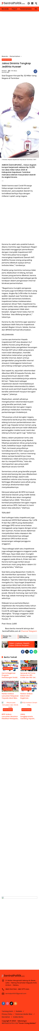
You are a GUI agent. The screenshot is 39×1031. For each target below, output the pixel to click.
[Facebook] (23, 652)
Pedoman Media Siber (23, 1014)
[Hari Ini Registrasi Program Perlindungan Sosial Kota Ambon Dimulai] (10, 665)
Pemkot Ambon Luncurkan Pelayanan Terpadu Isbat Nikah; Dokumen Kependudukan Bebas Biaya (10, 696)
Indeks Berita (18, 1017)
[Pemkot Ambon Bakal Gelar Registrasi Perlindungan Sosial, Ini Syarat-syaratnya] (28, 686)
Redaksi (4, 70)
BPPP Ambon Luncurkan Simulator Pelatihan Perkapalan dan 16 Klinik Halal (10, 716)
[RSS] (15, 1003)
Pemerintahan (6, 59)
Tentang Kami (7, 1011)
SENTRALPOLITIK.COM (10, 1023)
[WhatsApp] (35, 652)
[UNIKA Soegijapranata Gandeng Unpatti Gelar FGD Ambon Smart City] (28, 706)
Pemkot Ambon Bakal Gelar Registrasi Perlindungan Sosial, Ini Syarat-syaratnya (28, 696)
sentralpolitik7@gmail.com (15, 993)
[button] (28, 3)
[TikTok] (11, 1003)
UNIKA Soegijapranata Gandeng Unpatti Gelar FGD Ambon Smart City (27, 716)
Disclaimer (6, 1017)
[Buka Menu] (32, 3)
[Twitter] (27, 652)
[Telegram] (31, 652)
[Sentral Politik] (13, 3)
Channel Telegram (29, 631)
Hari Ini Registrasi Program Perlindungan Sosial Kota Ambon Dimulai (10, 675)
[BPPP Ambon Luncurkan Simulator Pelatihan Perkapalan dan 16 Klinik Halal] (10, 706)
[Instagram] (7, 1003)
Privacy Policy (7, 1014)
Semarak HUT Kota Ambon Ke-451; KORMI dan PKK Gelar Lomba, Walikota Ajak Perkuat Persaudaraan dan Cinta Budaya (28, 675)
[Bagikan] (35, 71)
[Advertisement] (19, 33)
